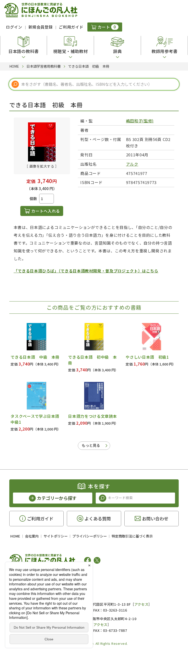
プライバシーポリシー (89, 536)
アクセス (141, 604)
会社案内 (32, 536)
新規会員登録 (40, 27)
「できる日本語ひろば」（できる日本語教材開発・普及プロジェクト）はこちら (86, 271)
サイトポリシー (56, 536)
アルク (132, 164)
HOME (15, 536)
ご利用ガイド (71, 27)
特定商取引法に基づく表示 (132, 536)
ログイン (14, 27)
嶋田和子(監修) (140, 121)
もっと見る (91, 445)
